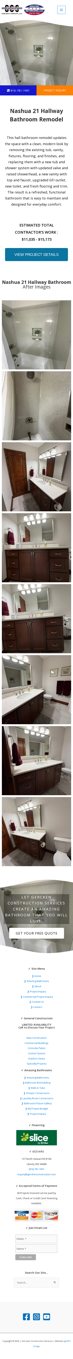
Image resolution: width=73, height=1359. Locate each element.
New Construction (37, 1037)
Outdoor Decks (36, 1058)
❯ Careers (36, 1007)
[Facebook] (26, 1317)
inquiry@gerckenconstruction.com (36, 1174)
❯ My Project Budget (36, 1108)
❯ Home (36, 976)
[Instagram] (36, 1317)
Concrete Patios (36, 1048)
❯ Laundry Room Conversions (36, 1098)
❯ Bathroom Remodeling (36, 1082)
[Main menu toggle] (61, 10)
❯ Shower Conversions (36, 1093)
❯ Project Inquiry (36, 991)
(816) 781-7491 (36, 1169)
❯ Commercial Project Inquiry (36, 996)
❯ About (36, 986)
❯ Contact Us (36, 1001)
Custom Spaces (36, 1053)
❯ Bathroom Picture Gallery (36, 1103)
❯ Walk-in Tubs (36, 1088)
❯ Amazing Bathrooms (36, 981)
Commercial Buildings (36, 1043)
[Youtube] (47, 1317)
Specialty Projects (36, 1063)
